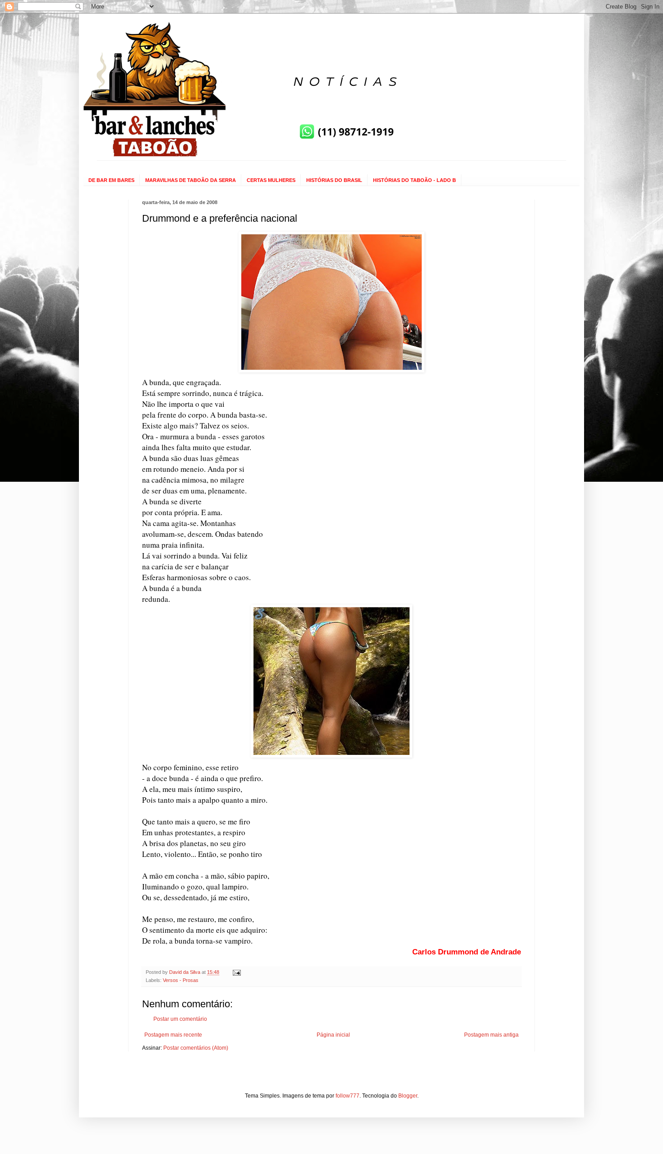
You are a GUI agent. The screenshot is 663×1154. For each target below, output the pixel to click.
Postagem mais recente (173, 1035)
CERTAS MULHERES (271, 180)
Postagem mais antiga (491, 1035)
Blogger (407, 1096)
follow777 (347, 1096)
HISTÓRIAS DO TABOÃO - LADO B (414, 180)
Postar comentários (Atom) (195, 1048)
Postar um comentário (180, 1019)
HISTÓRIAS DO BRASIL (334, 180)
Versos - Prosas (180, 980)
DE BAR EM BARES (111, 180)
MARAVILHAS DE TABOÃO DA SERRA (190, 180)
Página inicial (333, 1035)
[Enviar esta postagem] (236, 972)
